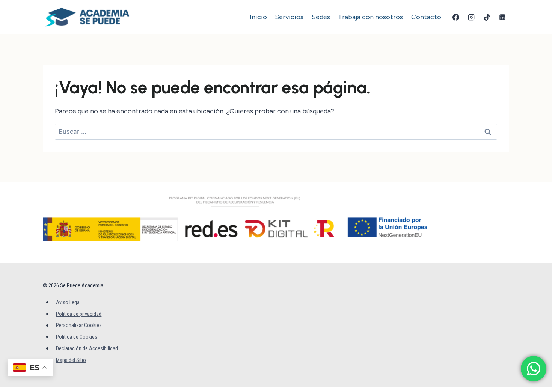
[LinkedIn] (502, 17)
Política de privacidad (78, 314)
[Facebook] (456, 17)
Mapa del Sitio (71, 360)
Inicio (258, 17)
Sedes (321, 17)
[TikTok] (487, 17)
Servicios (289, 17)
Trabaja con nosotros (370, 17)
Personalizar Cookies (79, 325)
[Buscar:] (276, 132)
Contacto (426, 17)
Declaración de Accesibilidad (87, 348)
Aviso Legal (68, 302)
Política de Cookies (76, 337)
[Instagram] (471, 17)
